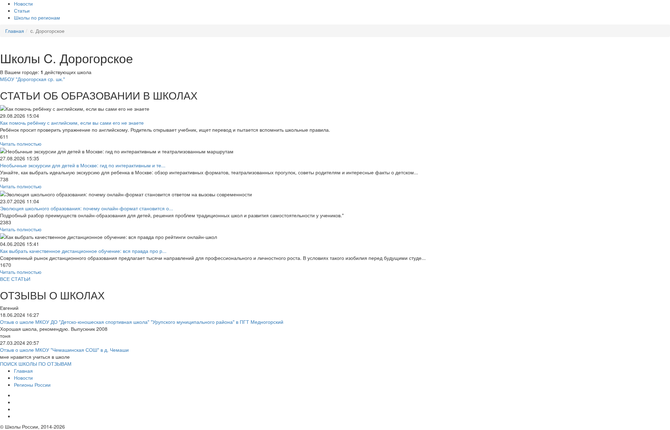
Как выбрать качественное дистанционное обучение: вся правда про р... (83, 250)
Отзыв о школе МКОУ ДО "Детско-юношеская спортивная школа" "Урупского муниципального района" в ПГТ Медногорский (141, 321)
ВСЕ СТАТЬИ (15, 278)
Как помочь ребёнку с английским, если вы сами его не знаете (72, 122)
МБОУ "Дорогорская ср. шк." (32, 78)
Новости (23, 3)
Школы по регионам (37, 17)
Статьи (22, 10)
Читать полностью (21, 143)
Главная (23, 370)
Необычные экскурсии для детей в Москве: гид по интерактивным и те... (82, 165)
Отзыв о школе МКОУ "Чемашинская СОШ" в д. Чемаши (64, 349)
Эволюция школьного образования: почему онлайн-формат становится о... (86, 208)
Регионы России (32, 384)
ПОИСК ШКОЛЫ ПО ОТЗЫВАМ (36, 363)
